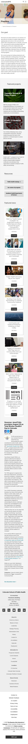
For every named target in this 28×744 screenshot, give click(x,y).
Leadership (14, 625)
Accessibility (14, 709)
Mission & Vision (14, 623)
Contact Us (14, 637)
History (14, 634)
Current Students (14, 655)
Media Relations (14, 686)
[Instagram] (19, 612)
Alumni (14, 658)
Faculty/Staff (14, 661)
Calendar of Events (14, 683)
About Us (14, 617)
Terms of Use (14, 706)
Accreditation (14, 640)
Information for (14, 650)
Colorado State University (14, 671)
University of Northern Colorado (14, 674)
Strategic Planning (14, 628)
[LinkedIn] (24, 612)
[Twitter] (9, 612)
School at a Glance (14, 620)
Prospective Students (14, 652)
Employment (14, 646)
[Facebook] (3, 612)
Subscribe (14, 643)
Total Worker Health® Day (13, 446)
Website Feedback (14, 698)
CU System (14, 700)
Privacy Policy (14, 703)
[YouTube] (14, 612)
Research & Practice (11, 26)
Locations (14, 665)
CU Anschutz (14, 668)
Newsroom (14, 680)
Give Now (14, 717)
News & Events (14, 678)
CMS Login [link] (14, 737)
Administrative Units (14, 631)
